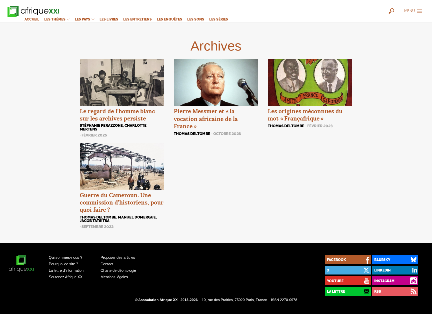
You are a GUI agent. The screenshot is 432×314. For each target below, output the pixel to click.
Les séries (218, 19)
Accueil (31, 19)
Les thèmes (55, 19)
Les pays (83, 19)
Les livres (109, 19)
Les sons (195, 19)
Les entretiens (137, 19)
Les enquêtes (169, 19)
